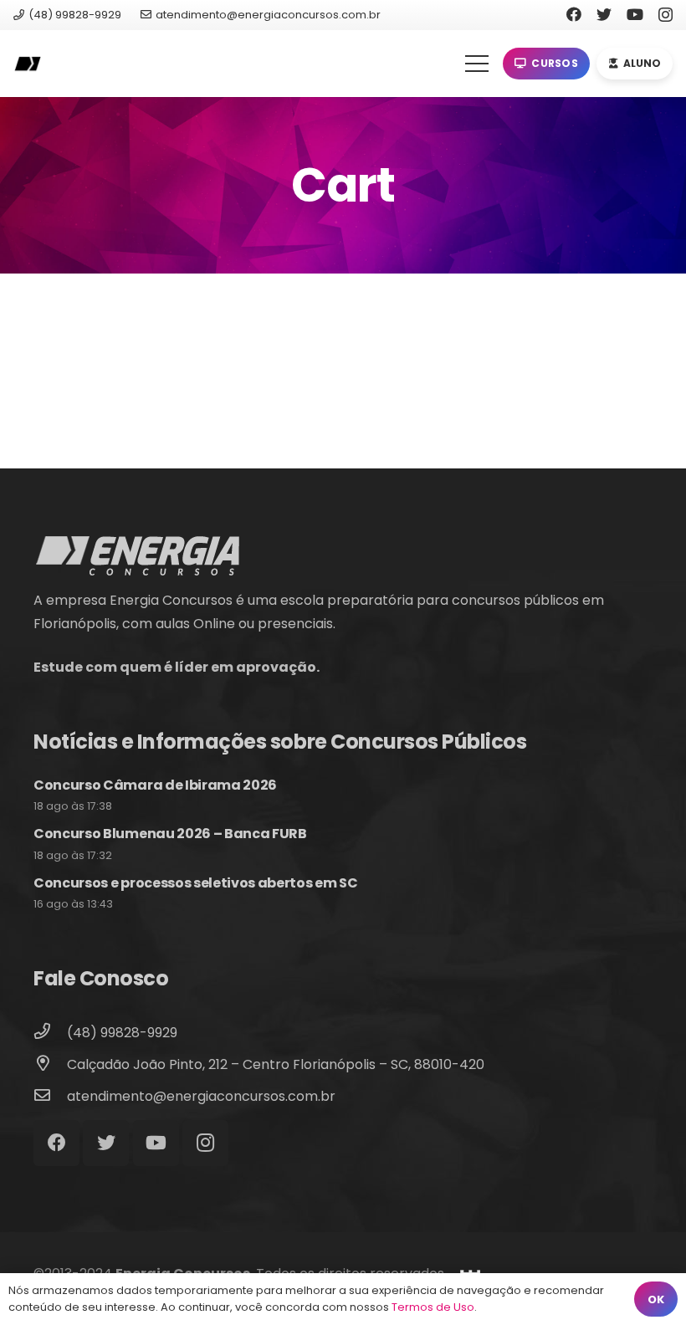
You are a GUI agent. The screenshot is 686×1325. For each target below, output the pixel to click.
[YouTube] (635, 14)
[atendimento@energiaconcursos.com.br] (50, 1096)
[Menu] (476, 63)
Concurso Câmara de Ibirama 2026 (155, 785)
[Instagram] (665, 15)
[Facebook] (573, 14)
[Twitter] (604, 14)
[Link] (27, 64)
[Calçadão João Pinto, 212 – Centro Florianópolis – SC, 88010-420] (50, 1065)
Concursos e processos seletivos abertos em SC (195, 883)
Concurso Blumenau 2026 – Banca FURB (170, 833)
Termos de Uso (433, 1307)
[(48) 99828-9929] (50, 1033)
